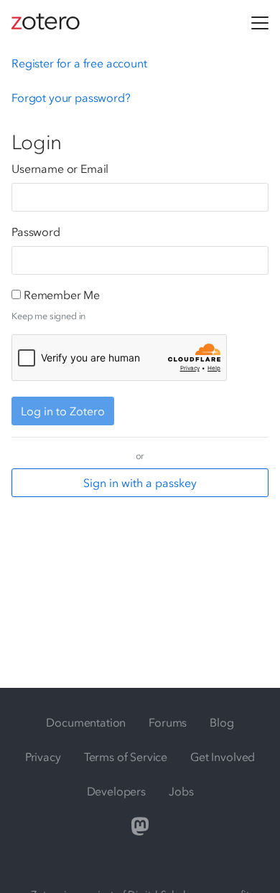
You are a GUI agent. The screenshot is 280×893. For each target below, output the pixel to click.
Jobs (181, 791)
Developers (116, 791)
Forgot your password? (71, 97)
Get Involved (222, 757)
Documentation (86, 722)
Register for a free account (79, 63)
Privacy (43, 757)
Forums (168, 722)
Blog (221, 722)
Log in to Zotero (63, 411)
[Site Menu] (260, 23)
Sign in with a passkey (140, 483)
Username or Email (59, 168)
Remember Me (62, 295)
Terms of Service (125, 757)
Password (35, 232)
